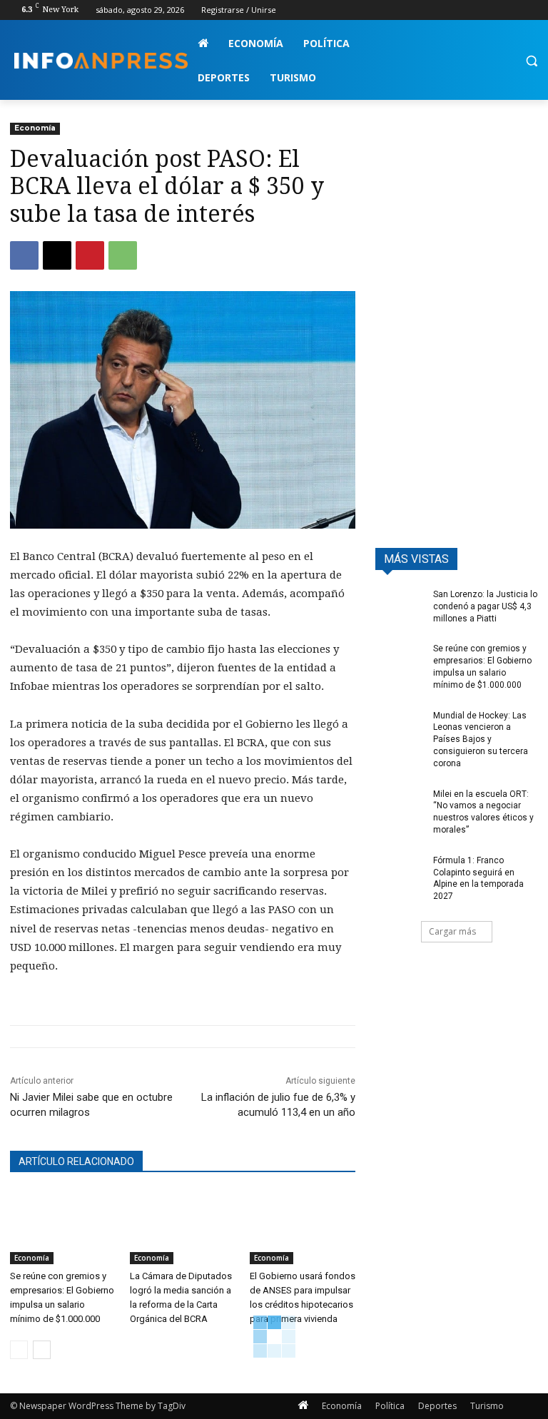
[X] (490, 10)
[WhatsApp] (122, 255)
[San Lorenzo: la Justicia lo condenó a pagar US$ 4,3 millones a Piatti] (399, 606)
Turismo (487, 1406)
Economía (35, 128)
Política (390, 1406)
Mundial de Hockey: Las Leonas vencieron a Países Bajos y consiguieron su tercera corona (480, 739)
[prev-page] (19, 1350)
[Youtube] (530, 10)
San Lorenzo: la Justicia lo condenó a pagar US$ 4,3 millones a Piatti (485, 606)
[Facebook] (450, 10)
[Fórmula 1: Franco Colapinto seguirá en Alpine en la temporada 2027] (399, 872)
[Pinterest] (90, 255)
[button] (531, 61)
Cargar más (452, 931)
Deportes (437, 1406)
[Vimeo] (510, 10)
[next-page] (42, 1350)
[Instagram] (470, 10)
